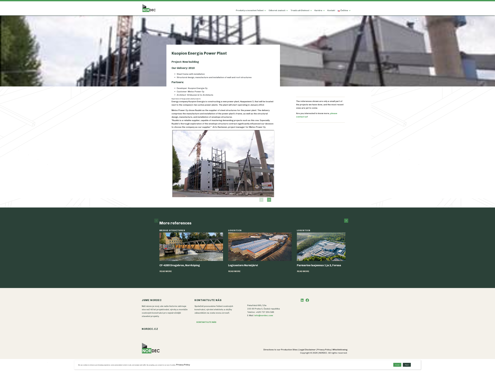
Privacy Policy (324, 349)
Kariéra (318, 10)
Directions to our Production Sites (280, 349)
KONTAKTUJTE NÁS (206, 322)
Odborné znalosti (277, 10)
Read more (166, 271)
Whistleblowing (339, 349)
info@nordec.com (263, 315)
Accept (397, 365)
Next (268, 199)
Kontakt (331, 10)
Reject (407, 365)
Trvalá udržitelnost (300, 10)
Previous (260, 199)
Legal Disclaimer (307, 349)
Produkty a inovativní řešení (249, 10)
